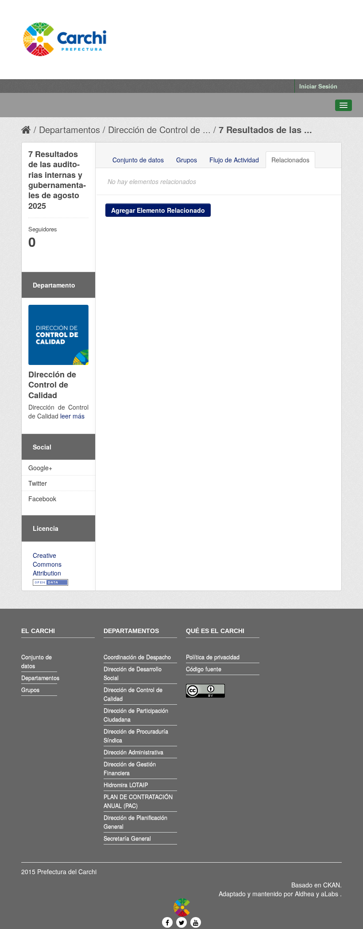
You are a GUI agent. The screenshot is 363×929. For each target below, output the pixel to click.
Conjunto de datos (138, 159)
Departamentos (69, 129)
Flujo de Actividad (234, 159)
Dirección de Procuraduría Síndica (136, 735)
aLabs (330, 893)
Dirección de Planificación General (135, 822)
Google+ (40, 467)
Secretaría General (127, 838)
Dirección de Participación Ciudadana (136, 714)
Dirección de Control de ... (159, 129)
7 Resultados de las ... (265, 129)
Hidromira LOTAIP (126, 785)
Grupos (186, 159)
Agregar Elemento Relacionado (158, 210)
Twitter (37, 483)
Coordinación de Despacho (137, 657)
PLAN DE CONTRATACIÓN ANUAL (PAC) (138, 801)
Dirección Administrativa (133, 752)
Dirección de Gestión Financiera (130, 768)
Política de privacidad (212, 657)
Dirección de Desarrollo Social (133, 673)
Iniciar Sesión (318, 86)
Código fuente (203, 669)
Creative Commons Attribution (47, 564)
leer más (72, 415)
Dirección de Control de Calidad (133, 694)
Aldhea (304, 893)
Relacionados (290, 159)
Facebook (42, 498)
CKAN (331, 884)
